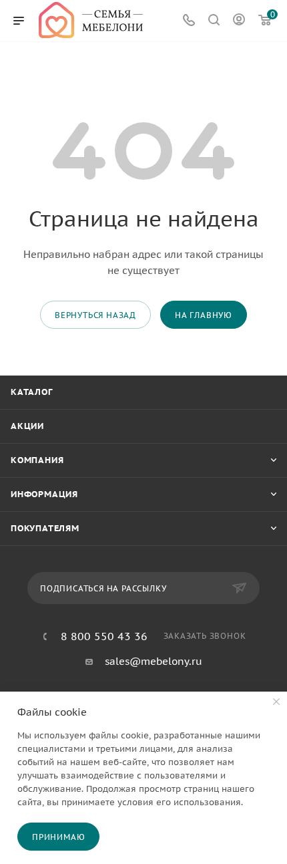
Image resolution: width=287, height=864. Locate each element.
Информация (44, 494)
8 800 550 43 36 (104, 636)
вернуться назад (95, 315)
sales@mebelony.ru (153, 661)
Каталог (32, 392)
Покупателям (45, 528)
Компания (37, 460)
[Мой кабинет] (239, 21)
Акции (27, 426)
